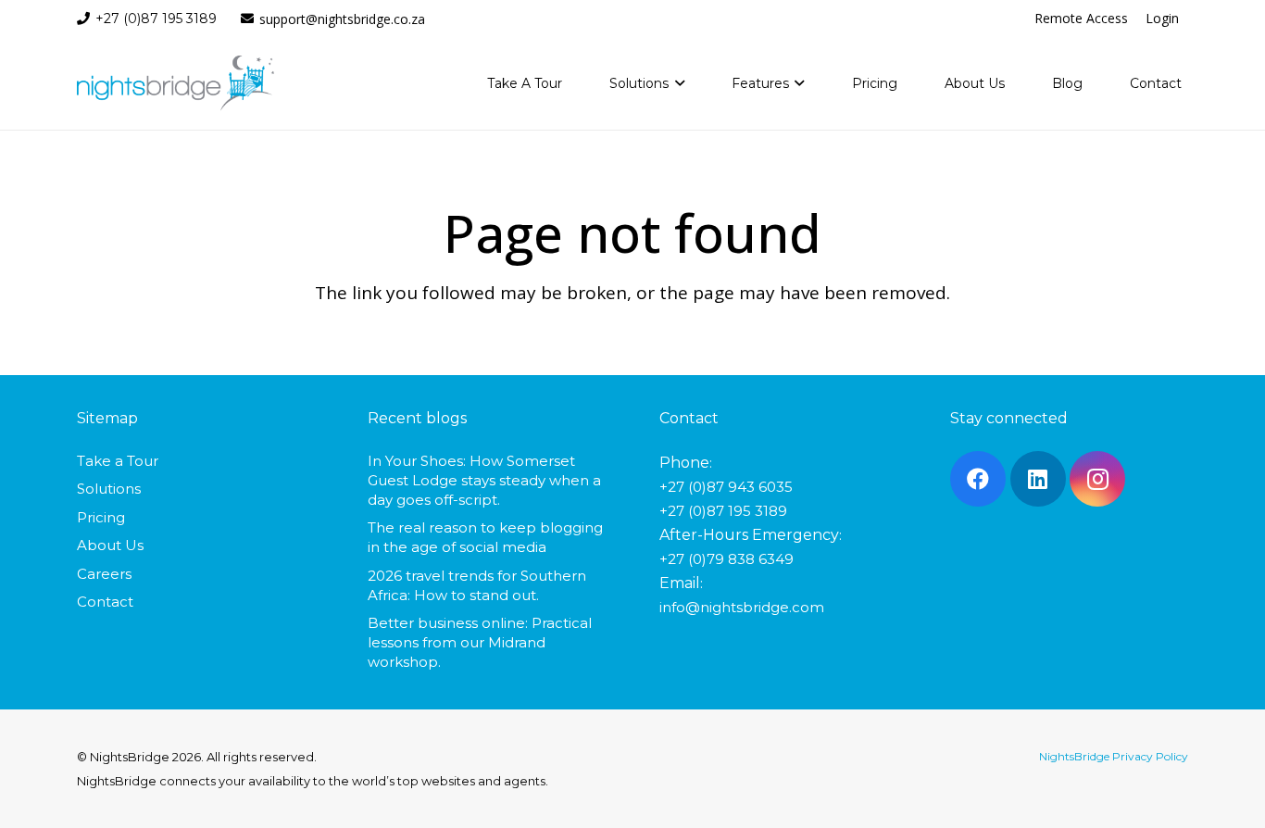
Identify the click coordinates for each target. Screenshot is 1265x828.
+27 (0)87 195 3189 (723, 511)
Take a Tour (117, 461)
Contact (105, 601)
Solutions (109, 488)
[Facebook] (978, 479)
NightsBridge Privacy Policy (1113, 756)
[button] (676, 83)
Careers (104, 574)
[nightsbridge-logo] (175, 83)
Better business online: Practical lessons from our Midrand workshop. (480, 642)
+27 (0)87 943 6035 (726, 487)
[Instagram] (1097, 479)
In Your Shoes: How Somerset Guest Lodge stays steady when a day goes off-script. (484, 480)
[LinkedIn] (1038, 479)
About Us (110, 545)
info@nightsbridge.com (741, 607)
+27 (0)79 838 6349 (726, 559)
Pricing (101, 517)
